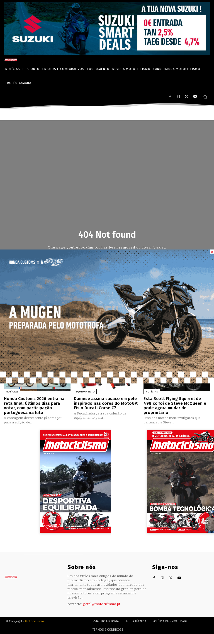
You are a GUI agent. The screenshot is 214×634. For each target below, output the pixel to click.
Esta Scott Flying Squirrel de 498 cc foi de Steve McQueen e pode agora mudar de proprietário (175, 405)
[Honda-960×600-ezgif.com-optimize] (107, 381)
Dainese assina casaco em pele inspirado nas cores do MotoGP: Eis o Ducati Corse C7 (106, 403)
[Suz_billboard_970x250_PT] (107, 53)
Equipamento (85, 391)
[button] (205, 96)
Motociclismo (34, 621)
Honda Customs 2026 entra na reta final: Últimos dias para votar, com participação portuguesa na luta (34, 405)
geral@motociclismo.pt (101, 604)
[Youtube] (195, 97)
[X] (186, 97)
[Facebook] (170, 97)
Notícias (12, 391)
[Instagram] (178, 97)
